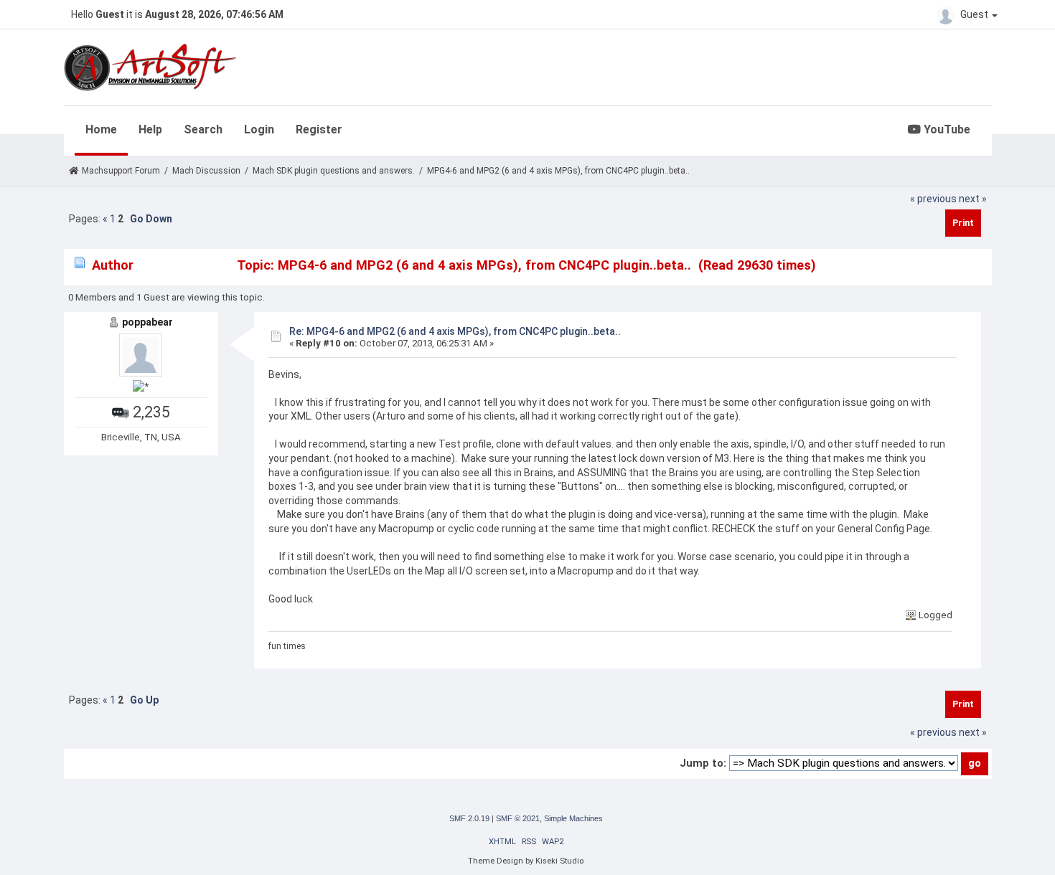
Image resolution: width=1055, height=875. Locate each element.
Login (259, 129)
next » (973, 198)
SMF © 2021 (518, 818)
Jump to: (703, 763)
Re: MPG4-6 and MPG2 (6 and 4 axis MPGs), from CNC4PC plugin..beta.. (455, 331)
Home (101, 129)
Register (319, 129)
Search (203, 129)
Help (150, 129)
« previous (933, 198)
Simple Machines (573, 818)
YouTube (945, 129)
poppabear (147, 322)
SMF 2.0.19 (469, 818)
